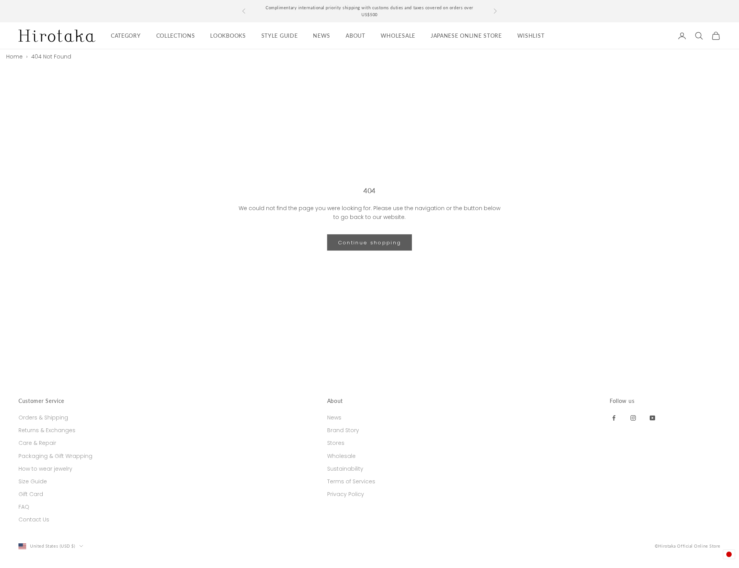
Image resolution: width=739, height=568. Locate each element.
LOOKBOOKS (228, 35)
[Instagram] (633, 417)
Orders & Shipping (43, 417)
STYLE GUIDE (279, 35)
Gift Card (30, 494)
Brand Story (343, 430)
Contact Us (33, 519)
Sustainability (345, 469)
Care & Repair (37, 443)
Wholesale (341, 456)
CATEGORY (126, 35)
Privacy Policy (345, 494)
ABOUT (355, 35)
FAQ (23, 507)
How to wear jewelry (45, 469)
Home (14, 56)
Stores (335, 443)
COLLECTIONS (175, 35)
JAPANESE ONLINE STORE (466, 35)
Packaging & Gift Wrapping (55, 456)
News (334, 417)
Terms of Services (351, 481)
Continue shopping (369, 242)
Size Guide (32, 481)
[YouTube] (652, 417)
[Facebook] (614, 417)
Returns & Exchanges (46, 430)
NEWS (321, 35)
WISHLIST (531, 35)
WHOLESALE (398, 35)
